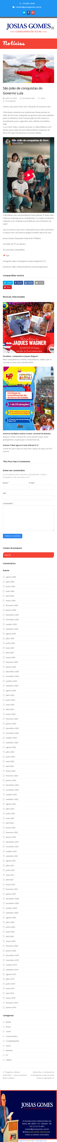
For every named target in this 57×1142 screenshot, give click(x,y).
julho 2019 (10, 979)
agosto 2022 (11, 804)
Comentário (8, 503)
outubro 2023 (11, 738)
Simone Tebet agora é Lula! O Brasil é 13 (20, 445)
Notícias (9, 1050)
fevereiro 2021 (12, 889)
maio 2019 (10, 988)
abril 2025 (10, 652)
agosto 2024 (11, 690)
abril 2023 (10, 766)
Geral (43, 98)
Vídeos (9, 1060)
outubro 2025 (11, 624)
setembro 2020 (12, 913)
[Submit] (51, 555)
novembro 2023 (12, 733)
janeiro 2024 (11, 723)
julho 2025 (10, 638)
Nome (6, 483)
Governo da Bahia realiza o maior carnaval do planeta (27, 433)
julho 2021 (10, 865)
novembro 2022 (12, 790)
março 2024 (10, 714)
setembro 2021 (12, 856)
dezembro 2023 (12, 728)
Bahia (8, 1022)
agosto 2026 (11, 577)
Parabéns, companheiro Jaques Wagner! (20, 356)
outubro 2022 (11, 794)
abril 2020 (10, 936)
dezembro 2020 (12, 898)
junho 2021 (10, 870)
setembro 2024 (12, 685)
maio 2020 (10, 931)
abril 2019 (10, 993)
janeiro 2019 (11, 1007)
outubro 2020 (11, 908)
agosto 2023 (11, 747)
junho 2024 (10, 700)
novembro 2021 (12, 846)
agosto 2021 (11, 860)
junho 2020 (10, 927)
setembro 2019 (12, 969)
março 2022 (10, 827)
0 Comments (11, 101)
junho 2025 (10, 643)
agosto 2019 (11, 974)
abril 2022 (10, 823)
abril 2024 (10, 709)
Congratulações (12, 1041)
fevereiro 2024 (12, 719)
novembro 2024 (12, 676)
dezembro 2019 (12, 955)
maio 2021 (10, 875)
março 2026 (10, 600)
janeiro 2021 (11, 894)
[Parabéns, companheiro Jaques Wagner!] (28, 327)
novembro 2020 (12, 903)
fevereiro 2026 (12, 605)
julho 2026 (10, 581)
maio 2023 (10, 761)
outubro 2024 (11, 681)
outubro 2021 (11, 851)
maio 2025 (10, 648)
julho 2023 (10, 752)
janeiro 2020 (11, 950)
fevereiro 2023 (12, 775)
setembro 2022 (12, 799)
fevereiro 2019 (12, 1002)
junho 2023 (10, 756)
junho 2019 (10, 984)
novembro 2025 (12, 619)
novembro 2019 (12, 960)
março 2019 (10, 998)
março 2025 (10, 657)
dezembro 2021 (12, 842)
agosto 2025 (11, 633)
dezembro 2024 (12, 671)
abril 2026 (10, 596)
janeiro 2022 (11, 837)
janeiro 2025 (11, 667)
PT (7, 1055)
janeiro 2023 (11, 780)
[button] (52, 28)
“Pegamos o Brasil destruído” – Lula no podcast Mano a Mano (15, 1075)
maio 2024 (10, 704)
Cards (8, 1031)
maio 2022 (10, 818)
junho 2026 (10, 586)
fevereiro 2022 (12, 832)
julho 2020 (10, 922)
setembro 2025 (12, 629)
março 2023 (10, 771)
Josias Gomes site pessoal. (39, 1132)
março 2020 (10, 941)
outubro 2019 (11, 965)
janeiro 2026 (11, 610)
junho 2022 (10, 813)
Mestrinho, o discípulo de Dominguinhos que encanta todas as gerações (42, 1075)
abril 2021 (10, 879)
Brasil (8, 1027)
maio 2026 (10, 591)
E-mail (32, 483)
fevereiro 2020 (12, 946)
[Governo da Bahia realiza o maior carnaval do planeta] (28, 398)
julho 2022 (10, 809)
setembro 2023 (12, 742)
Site (4, 493)
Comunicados (11, 1036)
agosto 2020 (11, 917)
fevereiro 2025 (12, 662)
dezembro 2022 (12, 785)
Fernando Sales (29, 98)
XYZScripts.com (41, 1141)
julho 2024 (10, 695)
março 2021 (10, 884)
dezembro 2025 (12, 615)
